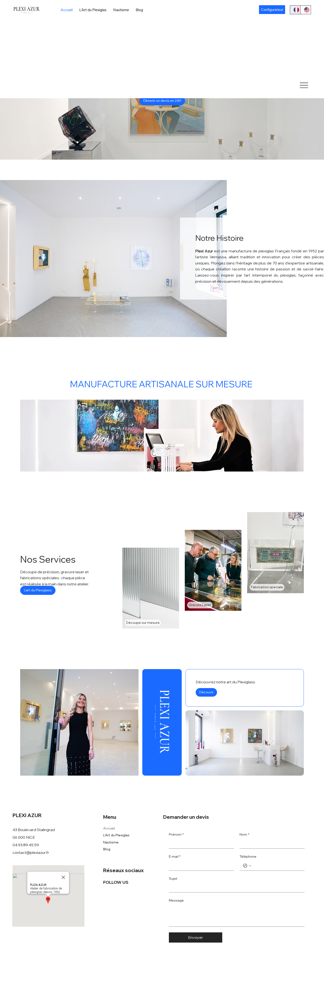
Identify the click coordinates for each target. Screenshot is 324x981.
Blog (106, 849)
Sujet (173, 878)
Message (176, 900)
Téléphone (248, 856)
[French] (295, 10)
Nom (244, 834)
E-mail (175, 856)
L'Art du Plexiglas (116, 835)
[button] (295, 466)
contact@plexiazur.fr (31, 852)
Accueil (109, 828)
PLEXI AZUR (28, 815)
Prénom (176, 834)
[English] (305, 10)
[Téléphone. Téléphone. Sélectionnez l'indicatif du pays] (247, 866)
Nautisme (111, 842)
